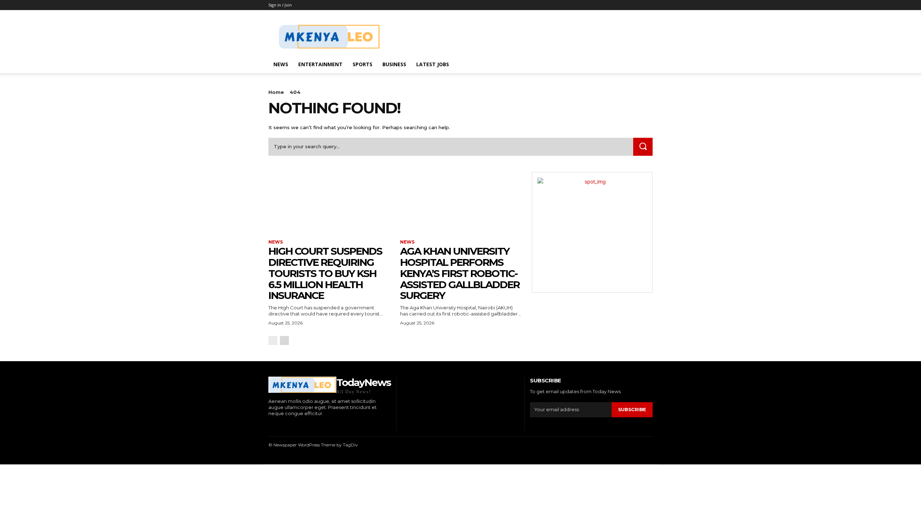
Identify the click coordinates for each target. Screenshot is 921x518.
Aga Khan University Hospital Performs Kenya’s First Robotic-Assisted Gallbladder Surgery (460, 273)
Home (276, 92)
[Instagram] (280, 426)
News (280, 64)
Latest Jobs (432, 64)
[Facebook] (269, 426)
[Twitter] (302, 426)
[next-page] (284, 340)
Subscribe (632, 409)
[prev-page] (272, 340)
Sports (362, 64)
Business (394, 64)
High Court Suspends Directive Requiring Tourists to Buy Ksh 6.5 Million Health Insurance (325, 273)
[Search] (643, 146)
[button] (644, 65)
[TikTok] (291, 426)
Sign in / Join (280, 5)
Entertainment (320, 64)
